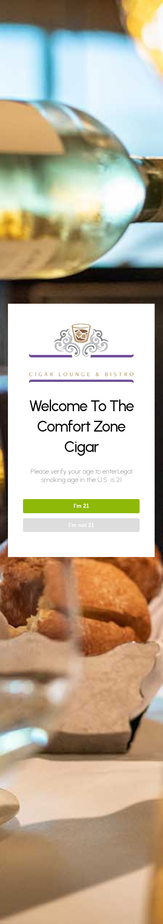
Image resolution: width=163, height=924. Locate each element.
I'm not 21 (81, 525)
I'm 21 (81, 506)
